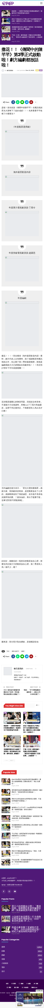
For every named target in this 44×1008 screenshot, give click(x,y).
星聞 (41, 70)
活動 (17, 987)
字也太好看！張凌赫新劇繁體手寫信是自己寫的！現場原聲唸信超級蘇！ (27, 861)
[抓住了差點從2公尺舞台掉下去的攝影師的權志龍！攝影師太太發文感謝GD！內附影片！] (6, 21)
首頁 (7, 983)
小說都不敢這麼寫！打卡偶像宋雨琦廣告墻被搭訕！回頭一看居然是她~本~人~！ (26, 918)
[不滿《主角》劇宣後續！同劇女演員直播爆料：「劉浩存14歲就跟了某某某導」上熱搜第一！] (6, 37)
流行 (3, 971)
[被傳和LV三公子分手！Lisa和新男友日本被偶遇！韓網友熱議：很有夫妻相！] (6, 809)
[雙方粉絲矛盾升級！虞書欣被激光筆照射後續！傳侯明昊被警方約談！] (6, 844)
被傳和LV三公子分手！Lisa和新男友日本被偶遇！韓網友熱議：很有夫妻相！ (27, 808)
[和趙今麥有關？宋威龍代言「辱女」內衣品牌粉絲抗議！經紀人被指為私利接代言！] (6, 929)
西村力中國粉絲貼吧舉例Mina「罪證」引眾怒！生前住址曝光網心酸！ (26, 852)
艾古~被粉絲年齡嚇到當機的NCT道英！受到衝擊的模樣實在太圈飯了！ (12, 692)
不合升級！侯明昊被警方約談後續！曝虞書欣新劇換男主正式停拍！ (27, 835)
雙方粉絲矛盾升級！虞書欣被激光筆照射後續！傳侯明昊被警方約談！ (26, 843)
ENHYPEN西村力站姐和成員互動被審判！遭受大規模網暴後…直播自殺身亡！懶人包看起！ (26, 781)
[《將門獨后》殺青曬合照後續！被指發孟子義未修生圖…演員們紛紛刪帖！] (6, 818)
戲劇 (37, 70)
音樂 (3, 959)
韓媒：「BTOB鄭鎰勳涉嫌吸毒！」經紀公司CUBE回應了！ (32, 692)
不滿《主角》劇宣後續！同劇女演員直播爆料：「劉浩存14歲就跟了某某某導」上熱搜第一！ (27, 37)
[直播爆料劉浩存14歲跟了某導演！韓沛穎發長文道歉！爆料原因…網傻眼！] (6, 29)
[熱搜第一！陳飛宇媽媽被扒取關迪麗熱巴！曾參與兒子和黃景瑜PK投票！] (6, 13)
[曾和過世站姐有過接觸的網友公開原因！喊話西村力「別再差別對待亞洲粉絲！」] (6, 792)
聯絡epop (34, 987)
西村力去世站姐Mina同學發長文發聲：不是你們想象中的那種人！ (26, 800)
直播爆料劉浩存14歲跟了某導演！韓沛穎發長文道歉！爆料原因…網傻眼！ (27, 28)
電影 (3, 967)
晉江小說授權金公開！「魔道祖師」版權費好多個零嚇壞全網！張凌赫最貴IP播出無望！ (26, 908)
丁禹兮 (7, 651)
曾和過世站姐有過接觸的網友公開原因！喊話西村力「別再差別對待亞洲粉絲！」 (27, 791)
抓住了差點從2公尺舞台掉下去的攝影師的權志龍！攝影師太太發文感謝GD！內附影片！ (27, 20)
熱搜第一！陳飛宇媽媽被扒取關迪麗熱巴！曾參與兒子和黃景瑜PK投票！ (27, 12)
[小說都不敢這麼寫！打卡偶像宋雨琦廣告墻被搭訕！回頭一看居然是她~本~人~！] (6, 919)
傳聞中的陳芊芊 (15, 651)
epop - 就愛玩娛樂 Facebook (12, 885)
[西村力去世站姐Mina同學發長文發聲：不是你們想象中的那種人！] (6, 801)
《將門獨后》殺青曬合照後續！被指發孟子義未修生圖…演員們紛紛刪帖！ (27, 817)
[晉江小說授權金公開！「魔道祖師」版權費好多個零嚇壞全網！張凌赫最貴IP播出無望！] (6, 908)
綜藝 (3, 951)
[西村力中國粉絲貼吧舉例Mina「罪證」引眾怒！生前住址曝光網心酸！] (6, 853)
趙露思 (22, 651)
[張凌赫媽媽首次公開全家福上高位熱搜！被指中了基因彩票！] (6, 827)
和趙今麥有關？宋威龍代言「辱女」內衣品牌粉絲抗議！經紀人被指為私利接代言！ (26, 929)
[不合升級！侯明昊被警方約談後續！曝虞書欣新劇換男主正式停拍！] (6, 836)
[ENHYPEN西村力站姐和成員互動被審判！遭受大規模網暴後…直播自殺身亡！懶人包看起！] (6, 781)
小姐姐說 (5, 963)
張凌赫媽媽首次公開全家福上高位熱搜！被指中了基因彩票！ (27, 826)
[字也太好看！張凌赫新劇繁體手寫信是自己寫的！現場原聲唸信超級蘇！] (6, 862)
